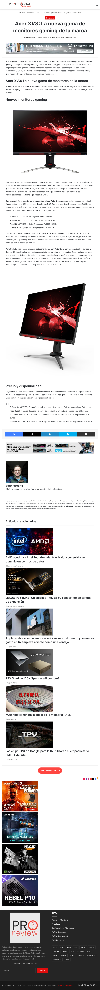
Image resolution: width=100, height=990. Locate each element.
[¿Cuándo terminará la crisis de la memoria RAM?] (29, 711)
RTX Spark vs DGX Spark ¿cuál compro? (33, 678)
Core (75, 947)
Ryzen (72, 955)
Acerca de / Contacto (60, 920)
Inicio (23, 12)
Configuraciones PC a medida (63, 928)
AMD (55, 947)
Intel (72, 951)
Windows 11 (57, 960)
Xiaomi (67, 960)
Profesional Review (65, 985)
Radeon (63, 955)
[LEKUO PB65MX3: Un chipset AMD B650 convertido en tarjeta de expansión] (29, 594)
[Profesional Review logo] (20, 5)
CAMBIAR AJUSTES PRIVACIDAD (25, 963)
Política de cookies (59, 932)
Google (65, 951)
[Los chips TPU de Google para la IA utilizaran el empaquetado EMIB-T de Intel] (29, 748)
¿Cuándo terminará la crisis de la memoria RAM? (39, 714)
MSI (88, 951)
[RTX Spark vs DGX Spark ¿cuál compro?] (29, 675)
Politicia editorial (58, 940)
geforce (91, 947)
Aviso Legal (56, 924)
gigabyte (56, 951)
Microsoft (80, 951)
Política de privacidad (60, 936)
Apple (62, 947)
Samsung (80, 955)
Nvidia (55, 955)
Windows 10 (91, 955)
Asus (69, 947)
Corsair (83, 947)
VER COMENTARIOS (50, 770)
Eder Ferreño (30, 37)
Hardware (30, 12)
